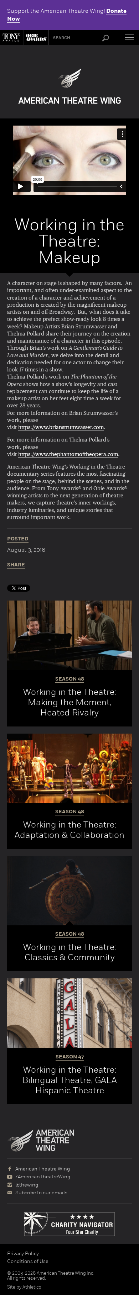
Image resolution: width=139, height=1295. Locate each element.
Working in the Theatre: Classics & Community (69, 952)
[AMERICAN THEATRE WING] (69, 86)
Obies (35, 37)
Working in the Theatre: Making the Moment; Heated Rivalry (69, 702)
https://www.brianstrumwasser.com (61, 427)
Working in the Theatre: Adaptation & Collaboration (69, 829)
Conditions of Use (27, 1261)
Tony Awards (12, 37)
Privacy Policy (23, 1253)
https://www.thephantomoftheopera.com (68, 454)
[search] (105, 38)
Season (69, 679)
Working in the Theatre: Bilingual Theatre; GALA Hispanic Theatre (69, 1079)
